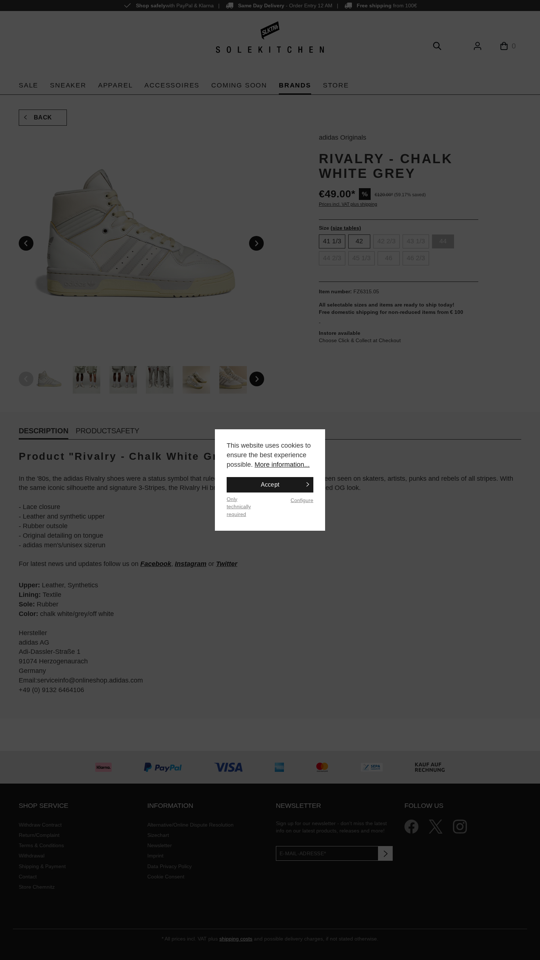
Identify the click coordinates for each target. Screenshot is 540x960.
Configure (302, 500)
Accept (270, 484)
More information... (282, 464)
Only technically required (239, 506)
